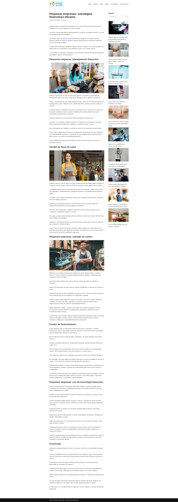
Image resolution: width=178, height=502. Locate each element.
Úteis (101, 4)
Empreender (114, 4)
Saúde (107, 4)
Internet (95, 4)
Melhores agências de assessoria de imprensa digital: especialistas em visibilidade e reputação (117, 39)
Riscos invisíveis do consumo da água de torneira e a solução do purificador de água (118, 123)
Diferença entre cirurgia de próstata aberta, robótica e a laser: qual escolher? (117, 61)
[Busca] (127, 16)
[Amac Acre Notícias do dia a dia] (56, 4)
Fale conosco (124, 4)
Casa (90, 4)
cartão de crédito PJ (67, 38)
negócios (80, 48)
